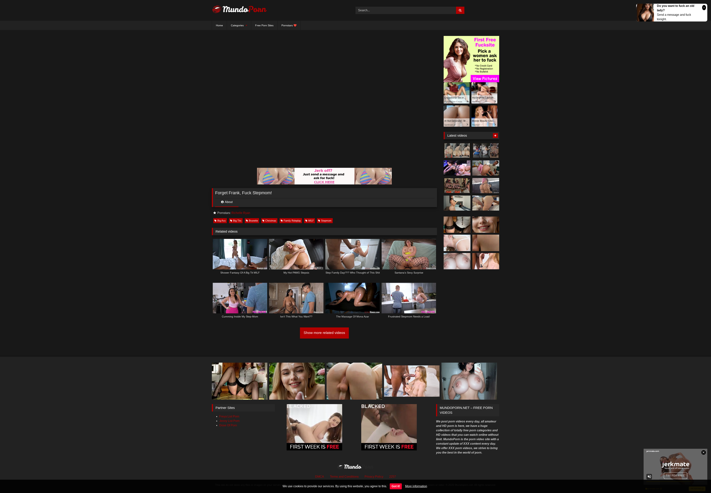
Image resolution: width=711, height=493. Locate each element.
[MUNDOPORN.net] (239, 10)
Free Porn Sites (264, 25)
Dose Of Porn (228, 425)
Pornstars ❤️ (289, 25)
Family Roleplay (292, 220)
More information (416, 486)
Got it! (396, 486)
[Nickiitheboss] (457, 150)
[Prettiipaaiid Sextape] (457, 185)
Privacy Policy (374, 476)
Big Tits (237, 220)
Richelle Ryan (240, 212)
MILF (311, 220)
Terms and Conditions (344, 476)
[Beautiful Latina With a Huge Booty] (457, 203)
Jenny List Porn (229, 420)
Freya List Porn (229, 416)
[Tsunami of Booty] (485, 168)
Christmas (270, 220)
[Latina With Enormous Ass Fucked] (485, 185)
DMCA (319, 476)
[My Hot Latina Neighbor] (485, 203)
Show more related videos (324, 333)
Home (219, 25)
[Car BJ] (485, 150)
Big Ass (221, 220)
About (228, 202)
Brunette (253, 220)
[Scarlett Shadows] (457, 168)
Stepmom (326, 220)
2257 (392, 476)
